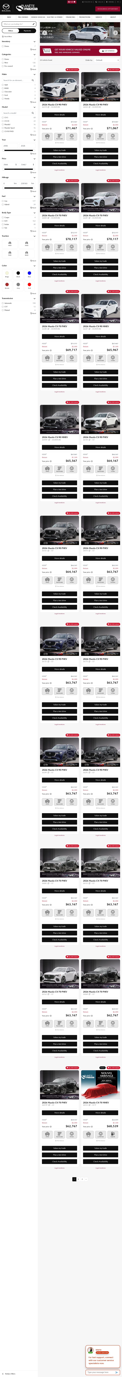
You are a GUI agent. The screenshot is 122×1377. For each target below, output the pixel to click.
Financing (70, 17)
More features (60, 142)
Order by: (89, 60)
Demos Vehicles (38, 17)
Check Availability (59, 163)
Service (99, 17)
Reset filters (8, 36)
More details (59, 115)
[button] (41, 87)
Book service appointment (108, 9)
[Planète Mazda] (20, 7)
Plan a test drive (59, 157)
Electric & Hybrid (54, 17)
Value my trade (59, 150)
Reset (34, 49)
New (9, 17)
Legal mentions (60, 170)
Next (115, 32)
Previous (44, 32)
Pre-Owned (23, 17)
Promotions (84, 17)
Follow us (88, 2)
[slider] (3, 150)
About (113, 17)
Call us (100, 2)
